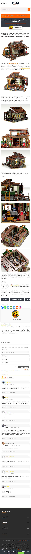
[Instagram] (20, 307)
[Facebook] (2, 307)
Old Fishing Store (25, 68)
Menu (4, 3)
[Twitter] (8, 307)
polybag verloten (14, 284)
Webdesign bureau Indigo (23, 540)
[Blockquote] (11, 352)
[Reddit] (17, 307)
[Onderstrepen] (6, 352)
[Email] (11, 307)
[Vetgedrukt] (2, 352)
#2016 (5, 299)
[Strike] (8, 352)
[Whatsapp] (5, 307)
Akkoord (20, 552)
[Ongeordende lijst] (10, 352)
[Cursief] (4, 352)
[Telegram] (14, 307)
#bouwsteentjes (17, 299)
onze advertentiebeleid (16, 549)
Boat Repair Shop (13, 63)
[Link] (13, 352)
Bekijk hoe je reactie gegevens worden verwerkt (15, 370)
